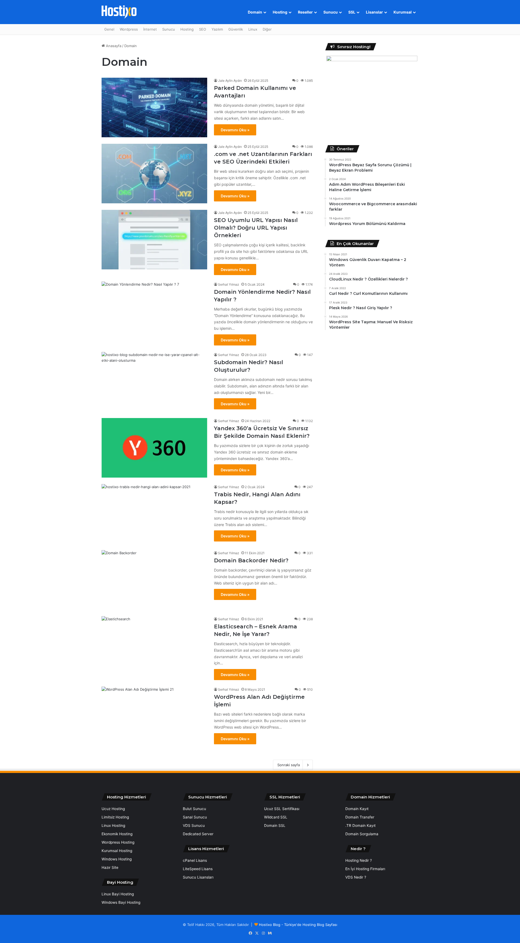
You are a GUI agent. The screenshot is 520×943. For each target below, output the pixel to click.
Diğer (267, 29)
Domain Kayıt (357, 809)
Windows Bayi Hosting (121, 902)
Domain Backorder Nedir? (251, 560)
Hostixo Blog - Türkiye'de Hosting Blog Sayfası (298, 924)
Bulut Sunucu (194, 809)
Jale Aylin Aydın (230, 81)
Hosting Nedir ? (358, 860)
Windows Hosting (117, 859)
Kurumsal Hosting (117, 851)
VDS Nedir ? (355, 877)
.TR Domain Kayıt (360, 825)
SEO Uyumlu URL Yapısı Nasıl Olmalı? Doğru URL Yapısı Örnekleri (256, 228)
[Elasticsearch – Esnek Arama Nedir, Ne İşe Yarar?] (154, 646)
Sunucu (330, 12)
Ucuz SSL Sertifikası (281, 809)
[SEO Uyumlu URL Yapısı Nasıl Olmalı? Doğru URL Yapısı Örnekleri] (154, 239)
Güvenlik (235, 29)
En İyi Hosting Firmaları (365, 869)
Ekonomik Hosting (117, 834)
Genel (109, 29)
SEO (202, 29)
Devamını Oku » (235, 130)
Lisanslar (374, 12)
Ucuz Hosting (113, 809)
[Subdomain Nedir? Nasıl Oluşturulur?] (154, 382)
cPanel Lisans (195, 860)
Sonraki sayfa (288, 765)
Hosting (280, 12)
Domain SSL (274, 825)
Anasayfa (113, 46)
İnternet (150, 29)
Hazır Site (110, 867)
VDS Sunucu (194, 825)
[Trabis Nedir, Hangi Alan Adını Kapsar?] (154, 514)
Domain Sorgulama (361, 834)
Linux (252, 29)
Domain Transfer (359, 817)
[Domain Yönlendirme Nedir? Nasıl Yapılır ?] (154, 311)
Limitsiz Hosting (115, 817)
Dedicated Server (198, 834)
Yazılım (217, 29)
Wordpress (129, 29)
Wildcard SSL (275, 817)
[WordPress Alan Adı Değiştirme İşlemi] (154, 716)
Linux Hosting (113, 825)
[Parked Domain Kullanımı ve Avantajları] (154, 107)
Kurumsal (403, 12)
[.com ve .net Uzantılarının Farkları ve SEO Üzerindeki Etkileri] (154, 173)
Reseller (305, 12)
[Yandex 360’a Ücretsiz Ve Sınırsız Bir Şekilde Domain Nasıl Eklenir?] (154, 448)
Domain (255, 12)
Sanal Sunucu (195, 817)
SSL (351, 12)
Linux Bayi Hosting (118, 894)
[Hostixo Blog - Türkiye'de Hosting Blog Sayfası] (119, 12)
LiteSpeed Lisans (198, 869)
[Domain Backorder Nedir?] (154, 580)
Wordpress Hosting (118, 842)
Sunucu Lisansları (198, 877)
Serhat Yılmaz (228, 284)
